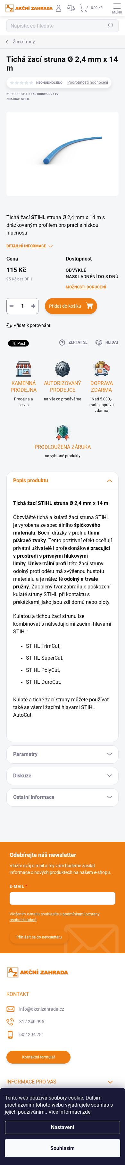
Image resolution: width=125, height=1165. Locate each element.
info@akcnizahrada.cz (41, 1009)
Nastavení (62, 1127)
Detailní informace (26, 246)
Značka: (17, 99)
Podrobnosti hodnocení (87, 82)
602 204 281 (31, 1034)
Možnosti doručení (86, 287)
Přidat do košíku (65, 306)
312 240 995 (31, 1021)
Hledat (110, 25)
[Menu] (117, 8)
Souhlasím (62, 1148)
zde (86, 1112)
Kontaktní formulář (38, 1057)
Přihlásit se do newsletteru (39, 937)
